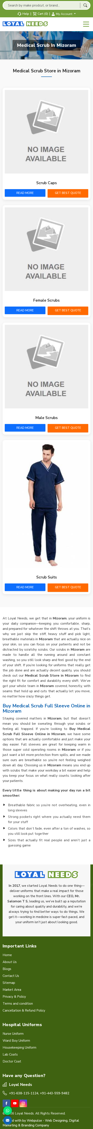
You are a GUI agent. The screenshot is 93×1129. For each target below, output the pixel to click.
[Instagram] (23, 1103)
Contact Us (11, 976)
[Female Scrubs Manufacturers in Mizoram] (46, 249)
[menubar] (86, 24)
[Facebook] (6, 1103)
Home (7, 955)
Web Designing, (56, 1120)
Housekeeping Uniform (19, 1047)
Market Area (12, 990)
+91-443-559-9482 (54, 1093)
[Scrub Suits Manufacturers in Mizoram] (46, 505)
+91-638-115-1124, (24, 1093)
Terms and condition (18, 1003)
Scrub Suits (46, 577)
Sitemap (9, 983)
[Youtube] (15, 1103)
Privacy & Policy (14, 996)
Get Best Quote (68, 193)
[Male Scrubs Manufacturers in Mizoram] (46, 366)
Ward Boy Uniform (16, 1040)
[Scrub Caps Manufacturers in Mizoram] (46, 132)
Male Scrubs (46, 417)
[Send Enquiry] (7, 1120)
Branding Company (35, 1125)
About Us (10, 962)
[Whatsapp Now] (7, 1110)
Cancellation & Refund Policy (24, 1010)
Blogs (7, 969)
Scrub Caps (46, 182)
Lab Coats (10, 1054)
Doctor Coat (12, 1061)
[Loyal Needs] (26, 24)
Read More (25, 193)
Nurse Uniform (13, 1034)
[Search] (85, 5)
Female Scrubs (46, 300)
